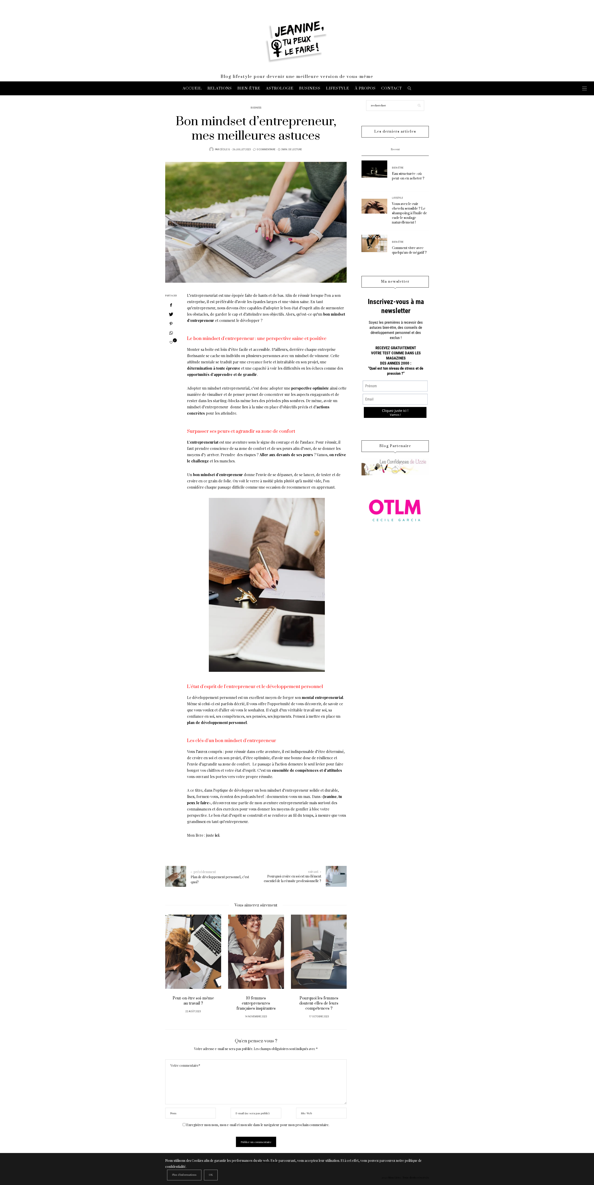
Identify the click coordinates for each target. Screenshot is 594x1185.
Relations (219, 88)
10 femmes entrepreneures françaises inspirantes (256, 1003)
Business (309, 88)
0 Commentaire (266, 149)
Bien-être (248, 88)
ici (217, 835)
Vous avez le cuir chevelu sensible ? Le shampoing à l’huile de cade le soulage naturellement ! (409, 213)
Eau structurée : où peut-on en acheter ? (408, 176)
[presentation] (175, 961)
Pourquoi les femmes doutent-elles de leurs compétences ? (318, 1003)
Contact (391, 88)
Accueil (192, 88)
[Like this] (171, 342)
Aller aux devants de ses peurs (286, 454)
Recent (395, 149)
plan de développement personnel (217, 722)
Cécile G (225, 149)
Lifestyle (337, 88)
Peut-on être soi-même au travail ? (193, 1001)
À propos (365, 88)
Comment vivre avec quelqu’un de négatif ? (409, 250)
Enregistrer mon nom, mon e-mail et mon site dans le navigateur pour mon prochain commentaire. (257, 1125)
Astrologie (280, 88)
